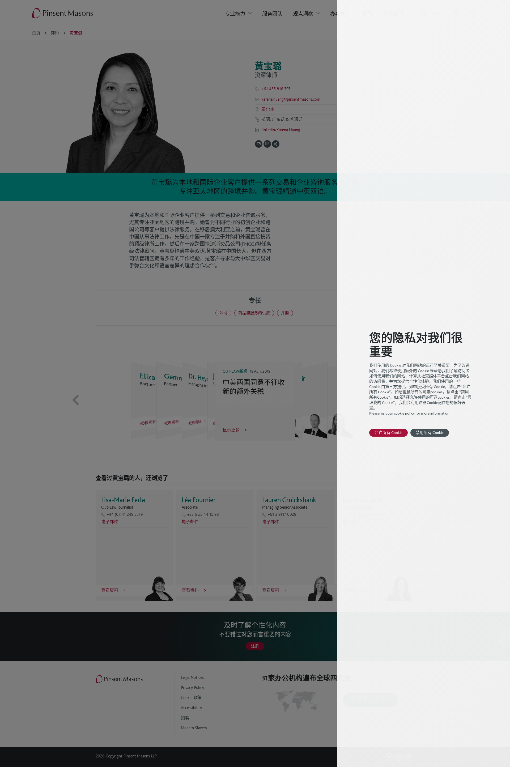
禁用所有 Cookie (430, 432)
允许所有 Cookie (388, 432)
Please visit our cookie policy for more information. (409, 413)
